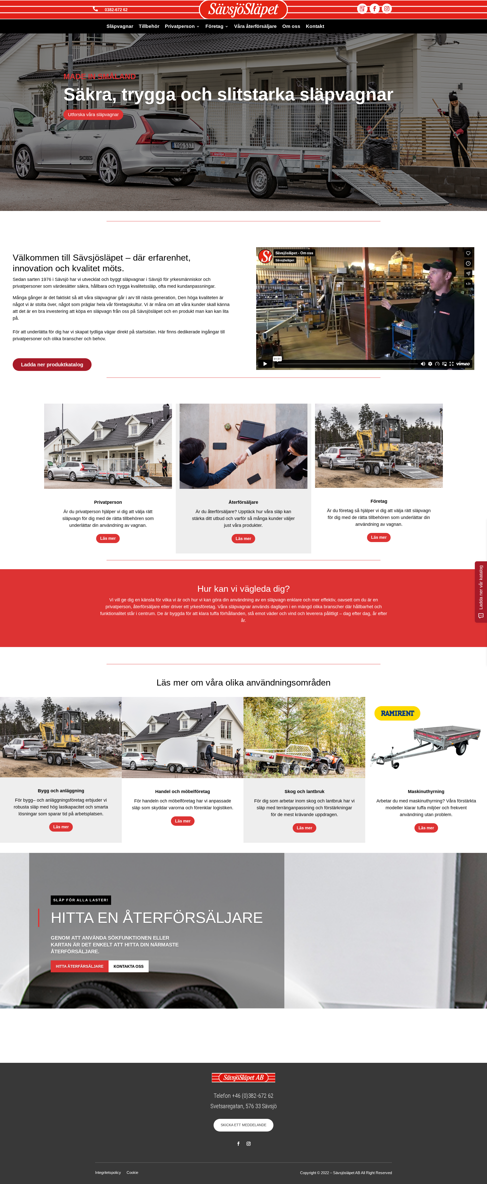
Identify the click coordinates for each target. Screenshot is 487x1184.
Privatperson (180, 27)
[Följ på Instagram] (387, 9)
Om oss (291, 27)
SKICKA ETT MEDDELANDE (243, 1125)
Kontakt (315, 27)
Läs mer (108, 538)
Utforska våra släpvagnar (93, 114)
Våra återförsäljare (255, 27)
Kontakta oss (129, 966)
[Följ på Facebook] (375, 9)
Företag (214, 27)
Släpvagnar (120, 27)
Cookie (132, 1173)
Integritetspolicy (108, 1173)
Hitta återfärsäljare (79, 966)
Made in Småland (99, 76)
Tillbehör (149, 27)
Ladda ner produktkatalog (52, 364)
